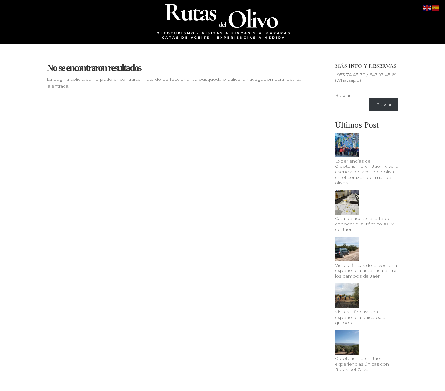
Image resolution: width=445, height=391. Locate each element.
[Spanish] (436, 7)
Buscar (343, 95)
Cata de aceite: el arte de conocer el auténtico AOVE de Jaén (366, 223)
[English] (427, 7)
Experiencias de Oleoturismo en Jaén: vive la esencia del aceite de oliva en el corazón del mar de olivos (366, 172)
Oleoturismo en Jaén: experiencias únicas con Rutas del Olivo (362, 363)
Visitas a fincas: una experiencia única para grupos (360, 317)
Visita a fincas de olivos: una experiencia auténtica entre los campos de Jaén (366, 270)
